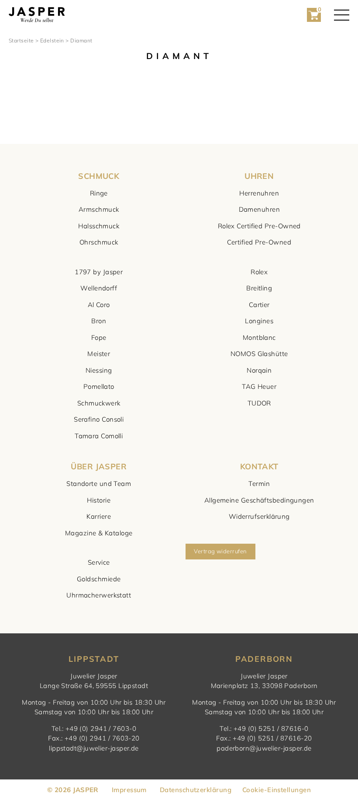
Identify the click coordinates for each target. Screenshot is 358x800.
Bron (98, 321)
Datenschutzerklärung (195, 790)
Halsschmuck (98, 226)
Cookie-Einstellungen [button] (276, 790)
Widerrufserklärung (259, 516)
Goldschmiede (98, 579)
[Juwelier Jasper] (37, 15)
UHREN (259, 176)
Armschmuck (99, 209)
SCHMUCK (98, 176)
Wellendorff (98, 288)
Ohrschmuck (98, 242)
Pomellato (98, 386)
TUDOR (259, 403)
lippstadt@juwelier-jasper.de (94, 748)
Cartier (259, 304)
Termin (259, 483)
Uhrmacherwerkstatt (98, 595)
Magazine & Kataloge (99, 533)
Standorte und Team (98, 483)
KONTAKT (259, 466)
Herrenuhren (259, 193)
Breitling (259, 288)
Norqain (259, 370)
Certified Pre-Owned (259, 242)
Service (99, 562)
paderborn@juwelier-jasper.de (264, 748)
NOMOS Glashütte (259, 353)
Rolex (259, 272)
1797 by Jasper (99, 272)
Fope (99, 337)
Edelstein (52, 40)
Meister (98, 353)
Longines (259, 321)
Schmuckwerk (98, 403)
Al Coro (99, 304)
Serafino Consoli (99, 419)
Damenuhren (259, 209)
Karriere (98, 516)
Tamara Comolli (99, 436)
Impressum (129, 790)
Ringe (99, 193)
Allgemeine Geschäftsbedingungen (259, 500)
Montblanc (259, 337)
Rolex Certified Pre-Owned (259, 226)
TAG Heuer (259, 386)
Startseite (21, 40)
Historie (98, 500)
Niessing (99, 370)
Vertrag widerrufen (220, 551)
